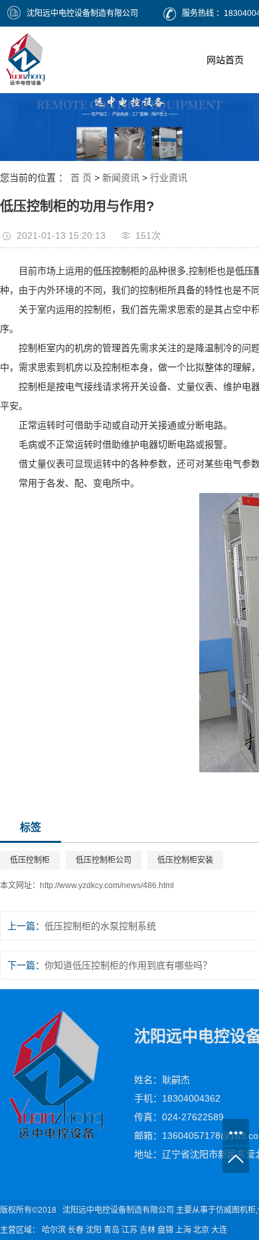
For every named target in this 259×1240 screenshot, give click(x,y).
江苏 (129, 1230)
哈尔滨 (54, 1230)
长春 (76, 1230)
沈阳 (94, 1230)
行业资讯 (168, 177)
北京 (201, 1230)
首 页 (81, 177)
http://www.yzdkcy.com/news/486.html (107, 885)
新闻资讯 (120, 177)
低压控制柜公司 (103, 860)
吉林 (147, 1230)
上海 (183, 1230)
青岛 (112, 1230)
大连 (219, 1230)
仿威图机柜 (236, 1210)
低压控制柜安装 (185, 860)
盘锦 (165, 1230)
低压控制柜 (30, 860)
